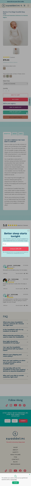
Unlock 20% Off (15, 249)
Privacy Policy (14, 479)
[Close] (29, 474)
